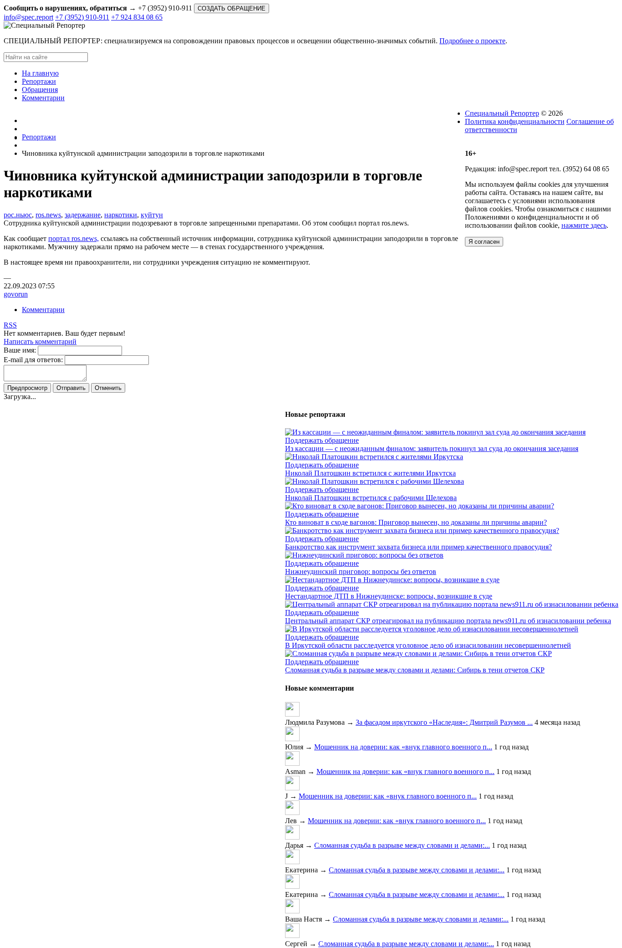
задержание (83, 215)
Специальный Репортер (502, 113)
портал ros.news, (73, 238)
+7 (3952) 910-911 (82, 17)
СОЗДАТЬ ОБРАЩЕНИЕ (231, 8)
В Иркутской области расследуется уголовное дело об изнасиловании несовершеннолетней (428, 645)
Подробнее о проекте (472, 41)
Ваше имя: (20, 350)
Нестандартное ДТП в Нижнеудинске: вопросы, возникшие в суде (388, 596)
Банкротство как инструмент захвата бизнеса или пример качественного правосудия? (418, 547)
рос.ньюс (18, 215)
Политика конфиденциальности (515, 121)
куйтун (152, 215)
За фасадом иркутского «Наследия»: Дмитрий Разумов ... (444, 722)
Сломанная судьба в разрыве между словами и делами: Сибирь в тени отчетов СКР (415, 670)
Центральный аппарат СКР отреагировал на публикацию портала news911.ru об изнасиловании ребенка (448, 621)
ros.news (48, 215)
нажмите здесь (584, 225)
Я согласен (484, 241)
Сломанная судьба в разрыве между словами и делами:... (402, 845)
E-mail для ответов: (33, 360)
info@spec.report (28, 17)
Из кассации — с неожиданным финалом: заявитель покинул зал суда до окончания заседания (431, 448)
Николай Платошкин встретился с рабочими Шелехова (371, 498)
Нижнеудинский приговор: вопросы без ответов (360, 571)
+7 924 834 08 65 (137, 17)
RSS (10, 325)
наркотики (120, 215)
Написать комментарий (40, 341)
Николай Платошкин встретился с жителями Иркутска (370, 473)
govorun (16, 294)
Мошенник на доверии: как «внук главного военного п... (403, 747)
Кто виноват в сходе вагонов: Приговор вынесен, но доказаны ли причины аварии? (416, 522)
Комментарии (43, 309)
